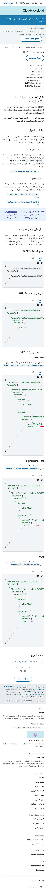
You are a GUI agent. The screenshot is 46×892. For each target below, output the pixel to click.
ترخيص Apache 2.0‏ (33, 692)
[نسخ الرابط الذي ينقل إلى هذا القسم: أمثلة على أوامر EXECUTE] (16, 352)
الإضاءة (41, 777)
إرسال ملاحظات (35, 58)
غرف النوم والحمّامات (37, 804)
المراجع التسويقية (38, 823)
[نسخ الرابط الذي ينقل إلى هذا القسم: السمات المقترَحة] (26, 178)
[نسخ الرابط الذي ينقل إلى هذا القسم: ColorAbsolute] (28, 357)
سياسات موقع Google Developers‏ (33, 694)
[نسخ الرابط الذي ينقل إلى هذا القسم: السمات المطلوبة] (27, 149)
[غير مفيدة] (24, 52)
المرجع (7, 47)
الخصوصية (35, 880)
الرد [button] (33, 258)
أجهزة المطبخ (40, 799)
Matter (41, 712)
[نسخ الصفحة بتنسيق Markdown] (33, 101)
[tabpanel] (23, 274)
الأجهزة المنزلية (39, 795)
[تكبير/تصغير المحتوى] (30, 65)
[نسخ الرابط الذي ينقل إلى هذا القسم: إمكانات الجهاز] (26, 130)
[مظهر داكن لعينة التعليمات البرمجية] (38, 263)
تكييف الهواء (40, 782)
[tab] (40, 258)
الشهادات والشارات (38, 819)
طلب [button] (40, 258)
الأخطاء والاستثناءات (14, 163)
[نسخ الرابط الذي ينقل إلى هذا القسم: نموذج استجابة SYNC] (20, 251)
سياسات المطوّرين (38, 844)
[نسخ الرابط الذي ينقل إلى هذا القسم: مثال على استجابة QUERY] (16, 293)
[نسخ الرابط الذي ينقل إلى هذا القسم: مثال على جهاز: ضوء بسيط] (12, 229)
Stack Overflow (37, 866)
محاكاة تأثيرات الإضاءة (11, 218)
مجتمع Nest (40, 870)
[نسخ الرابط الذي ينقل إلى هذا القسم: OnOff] (35, 556)
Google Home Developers (35, 47)
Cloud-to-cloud (33, 10)
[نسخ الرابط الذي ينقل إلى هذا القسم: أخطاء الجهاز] (28, 655)
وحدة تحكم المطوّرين (37, 854)
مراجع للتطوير (39, 828)
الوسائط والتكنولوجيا (37, 791)
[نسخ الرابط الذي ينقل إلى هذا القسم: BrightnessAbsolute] (23, 460)
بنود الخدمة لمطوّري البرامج (35, 839)
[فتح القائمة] (41, 3)
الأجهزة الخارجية (39, 808)
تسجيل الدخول (8, 3)
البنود (42, 880)
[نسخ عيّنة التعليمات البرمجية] (42, 263)
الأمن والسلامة (39, 786)
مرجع (24, 365)
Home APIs (39, 758)
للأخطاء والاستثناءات (19, 661)
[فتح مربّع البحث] (16, 2)
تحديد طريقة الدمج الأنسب (35, 740)
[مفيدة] (27, 52)
